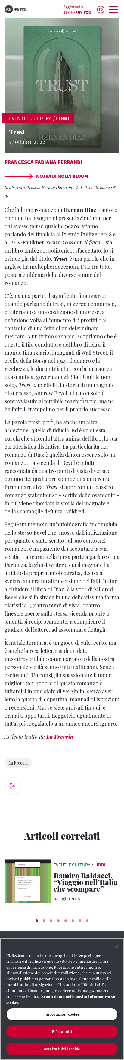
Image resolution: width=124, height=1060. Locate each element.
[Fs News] (21, 9)
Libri (62, 118)
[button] (37, 920)
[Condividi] (33, 787)
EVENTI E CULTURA (30, 118)
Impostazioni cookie (62, 1014)
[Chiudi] (116, 946)
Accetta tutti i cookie (62, 1048)
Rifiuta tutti (62, 1031)
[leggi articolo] (28, 880)
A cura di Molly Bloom (61, 176)
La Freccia (59, 736)
